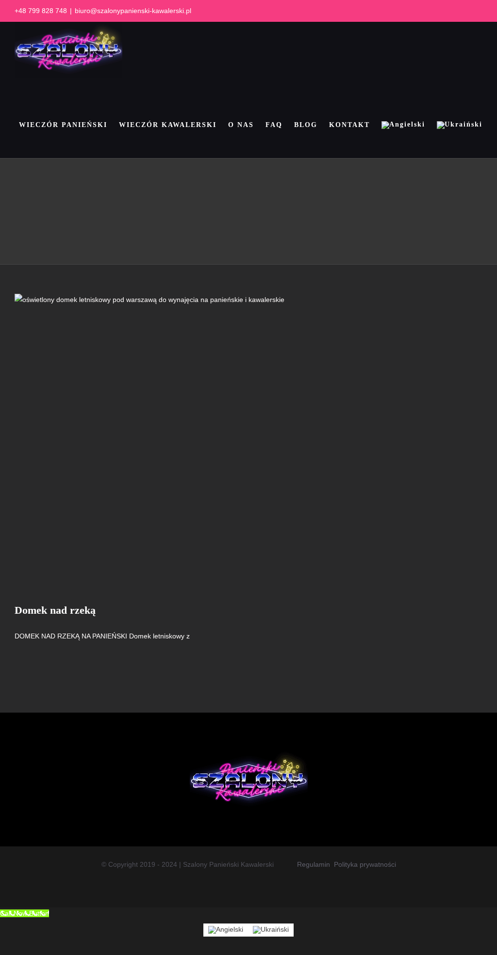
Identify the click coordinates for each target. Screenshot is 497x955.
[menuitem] (403, 125)
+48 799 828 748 (41, 11)
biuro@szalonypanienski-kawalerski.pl (133, 11)
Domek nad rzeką (55, 610)
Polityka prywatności (365, 864)
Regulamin (313, 864)
